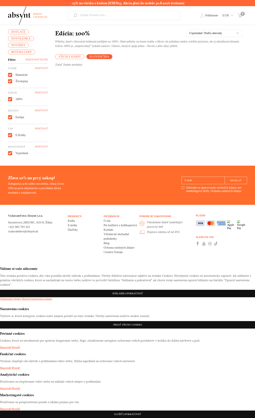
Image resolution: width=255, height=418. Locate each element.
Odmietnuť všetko (10, 299)
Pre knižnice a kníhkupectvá (120, 225)
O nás (107, 220)
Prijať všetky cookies (127, 324)
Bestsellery (21, 51)
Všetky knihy (69, 56)
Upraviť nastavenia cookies (37, 299)
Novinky (18, 45)
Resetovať (41, 68)
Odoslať (236, 180)
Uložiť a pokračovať (127, 414)
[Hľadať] (75, 15)
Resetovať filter (37, 59)
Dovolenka (21, 38)
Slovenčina (99, 56)
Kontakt (108, 229)
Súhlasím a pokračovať (127, 293)
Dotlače (18, 31)
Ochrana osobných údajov (226, 191)
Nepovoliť (5, 347)
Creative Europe (113, 252)
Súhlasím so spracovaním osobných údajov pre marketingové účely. (214, 189)
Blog (106, 243)
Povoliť (16, 347)
